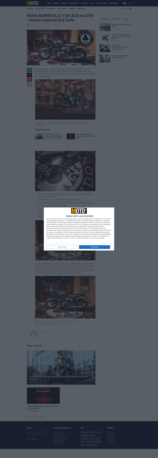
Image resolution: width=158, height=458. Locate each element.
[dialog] (79, 229)
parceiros (62, 218)
